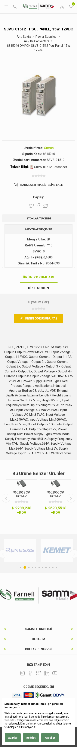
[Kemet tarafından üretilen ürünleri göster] (57, 550)
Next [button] (71, 498)
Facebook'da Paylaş (38, 205)
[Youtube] (54, 673)
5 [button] (35, 567)
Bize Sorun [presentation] (38, 288)
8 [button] (46, 567)
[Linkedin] (46, 673)
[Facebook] (30, 673)
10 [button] (52, 567)
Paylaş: (38, 197)
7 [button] (42, 567)
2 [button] (25, 567)
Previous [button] (6, 498)
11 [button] (56, 567)
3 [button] (29, 567)
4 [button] (32, 567)
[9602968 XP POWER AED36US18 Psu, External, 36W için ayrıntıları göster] (21, 483)
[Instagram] (22, 673)
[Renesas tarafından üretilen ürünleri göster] (20, 550)
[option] (21, 498)
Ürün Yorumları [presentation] (38, 277)
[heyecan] (38, 673)
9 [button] (49, 567)
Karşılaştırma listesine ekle (41, 184)
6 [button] (39, 567)
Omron (49, 148)
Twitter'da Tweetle (31, 205)
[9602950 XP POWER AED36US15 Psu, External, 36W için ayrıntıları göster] (55, 483)
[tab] (38, 277)
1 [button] (20, 567)
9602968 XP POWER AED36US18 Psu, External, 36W (21, 498)
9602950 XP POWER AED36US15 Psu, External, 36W (55, 498)
